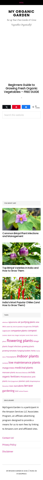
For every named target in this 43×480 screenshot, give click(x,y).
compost (32, 330)
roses (11, 386)
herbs (33, 351)
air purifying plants (26, 322)
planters (22, 381)
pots (28, 381)
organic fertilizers (11, 376)
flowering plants (20, 340)
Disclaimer (7, 451)
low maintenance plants (24, 362)
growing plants (28, 346)
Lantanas (5, 363)
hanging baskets (23, 351)
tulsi (17, 391)
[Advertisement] (21, 54)
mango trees (8, 367)
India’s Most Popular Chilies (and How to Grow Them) (21, 304)
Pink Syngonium (13, 381)
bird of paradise (18, 326)
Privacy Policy (9, 444)
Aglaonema (12, 322)
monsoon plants (8, 372)
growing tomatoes (9, 351)
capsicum (6, 331)
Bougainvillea (27, 326)
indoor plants (28, 356)
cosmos (4, 335)
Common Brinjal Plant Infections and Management (20, 235)
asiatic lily (9, 326)
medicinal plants (24, 367)
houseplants (11, 357)
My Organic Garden (21, 13)
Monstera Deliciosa (22, 372)
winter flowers (23, 391)
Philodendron (25, 377)
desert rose (11, 335)
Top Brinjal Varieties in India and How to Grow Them (20, 269)
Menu (21, 2)
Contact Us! (8, 437)
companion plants (19, 330)
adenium (5, 322)
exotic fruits (29, 335)
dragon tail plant (20, 335)
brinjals (35, 326)
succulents (19, 385)
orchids (31, 372)
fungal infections (15, 346)
